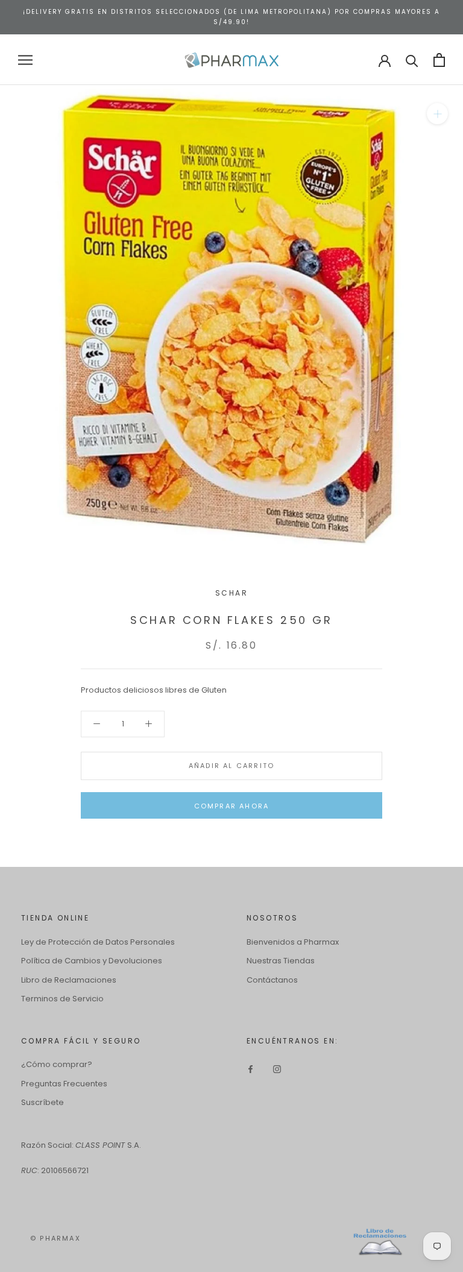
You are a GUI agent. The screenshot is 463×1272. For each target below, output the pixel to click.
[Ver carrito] (439, 60)
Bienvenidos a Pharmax (293, 942)
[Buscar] (412, 60)
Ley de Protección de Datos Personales (98, 942)
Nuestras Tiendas (281, 960)
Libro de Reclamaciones (68, 980)
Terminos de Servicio (62, 998)
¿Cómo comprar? (56, 1064)
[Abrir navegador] (25, 60)
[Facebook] (250, 1068)
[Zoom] (437, 113)
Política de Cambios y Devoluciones (91, 960)
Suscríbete (42, 1102)
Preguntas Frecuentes (64, 1083)
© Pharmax (55, 1238)
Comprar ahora (231, 806)
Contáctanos (272, 980)
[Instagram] (277, 1068)
